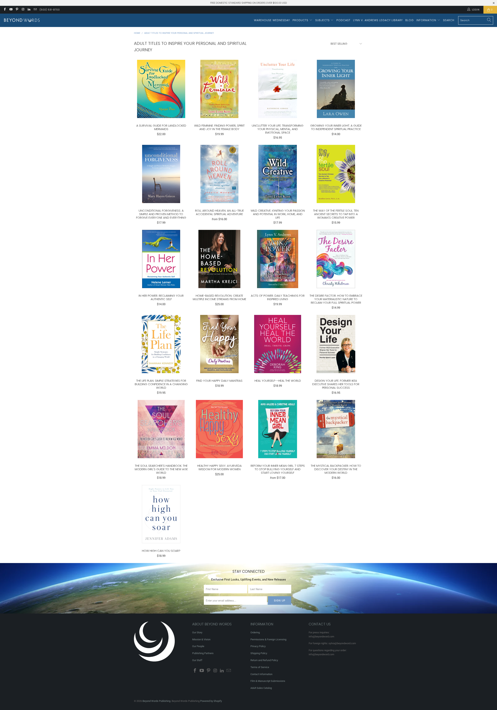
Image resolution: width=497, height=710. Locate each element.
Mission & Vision (201, 639)
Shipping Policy (258, 653)
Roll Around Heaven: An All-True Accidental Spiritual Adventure (219, 174)
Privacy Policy (258, 646)
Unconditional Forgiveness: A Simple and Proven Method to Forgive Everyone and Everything (161, 174)
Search (448, 20)
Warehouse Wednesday (272, 20)
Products (301, 20)
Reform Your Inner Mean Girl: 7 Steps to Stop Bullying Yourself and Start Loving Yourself (277, 429)
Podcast (343, 20)
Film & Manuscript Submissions (267, 681)
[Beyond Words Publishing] (22, 20)
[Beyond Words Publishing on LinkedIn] (28, 9)
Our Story (197, 632)
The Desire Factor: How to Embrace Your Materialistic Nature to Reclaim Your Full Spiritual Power (336, 259)
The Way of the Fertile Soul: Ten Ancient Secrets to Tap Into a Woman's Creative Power (336, 174)
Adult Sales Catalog (261, 688)
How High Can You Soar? (161, 514)
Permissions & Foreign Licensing (268, 639)
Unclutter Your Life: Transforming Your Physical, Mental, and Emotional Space (277, 89)
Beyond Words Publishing (156, 701)
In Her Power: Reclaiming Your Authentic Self (161, 259)
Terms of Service (259, 667)
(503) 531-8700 (50, 9)
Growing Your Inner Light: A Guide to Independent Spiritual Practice (336, 89)
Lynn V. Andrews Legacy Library (378, 20)
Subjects (323, 20)
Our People (198, 646)
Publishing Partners (203, 653)
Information (426, 20)
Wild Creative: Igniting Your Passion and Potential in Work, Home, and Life (277, 174)
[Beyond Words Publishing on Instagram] (22, 9)
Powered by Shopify (211, 701)
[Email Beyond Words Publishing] (34, 9)
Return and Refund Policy (264, 660)
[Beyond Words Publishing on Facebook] (4, 9)
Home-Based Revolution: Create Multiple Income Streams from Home (219, 259)
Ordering (255, 632)
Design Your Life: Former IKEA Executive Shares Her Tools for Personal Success (336, 344)
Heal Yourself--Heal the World (277, 344)
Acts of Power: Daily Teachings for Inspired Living (277, 259)
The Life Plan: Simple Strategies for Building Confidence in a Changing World (161, 344)
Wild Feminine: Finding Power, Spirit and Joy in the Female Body (219, 89)
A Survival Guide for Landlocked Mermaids (161, 89)
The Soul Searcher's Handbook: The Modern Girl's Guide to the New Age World (161, 429)
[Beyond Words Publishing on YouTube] (10, 9)
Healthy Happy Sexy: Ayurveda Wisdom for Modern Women (219, 429)
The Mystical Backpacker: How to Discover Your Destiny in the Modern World (336, 429)
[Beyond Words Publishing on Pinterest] (16, 9)
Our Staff (197, 660)
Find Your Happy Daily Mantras (219, 344)
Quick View (161, 97)
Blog (409, 20)
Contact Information (261, 674)
